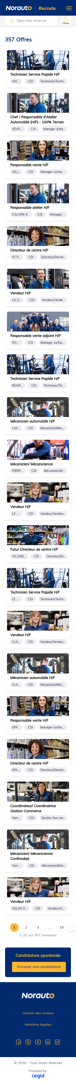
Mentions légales (38, 1024)
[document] (38, 67)
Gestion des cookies (38, 1013)
